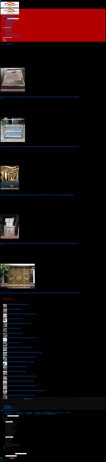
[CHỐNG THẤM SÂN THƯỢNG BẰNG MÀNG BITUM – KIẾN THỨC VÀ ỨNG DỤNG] (5, 354)
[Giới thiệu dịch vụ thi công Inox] (5, 330)
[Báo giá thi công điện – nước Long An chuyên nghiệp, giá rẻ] (5, 349)
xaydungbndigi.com (50, 413)
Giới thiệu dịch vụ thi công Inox (14, 328)
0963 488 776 (7, 405)
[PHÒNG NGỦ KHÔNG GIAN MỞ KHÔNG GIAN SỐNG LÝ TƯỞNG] (5, 397)
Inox (6, 32)
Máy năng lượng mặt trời (40, 413)
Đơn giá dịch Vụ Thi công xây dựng (15, 318)
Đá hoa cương (8, 30)
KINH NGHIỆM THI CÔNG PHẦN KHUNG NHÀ (17, 366)
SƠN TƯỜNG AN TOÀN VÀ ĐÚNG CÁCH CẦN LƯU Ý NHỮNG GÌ (21, 361)
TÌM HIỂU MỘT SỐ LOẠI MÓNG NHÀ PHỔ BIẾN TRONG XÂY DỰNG (22, 376)
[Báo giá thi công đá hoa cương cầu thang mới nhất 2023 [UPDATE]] (5, 339)
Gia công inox (8, 18)
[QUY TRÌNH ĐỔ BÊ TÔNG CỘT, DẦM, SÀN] (5, 373)
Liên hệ (4, 40)
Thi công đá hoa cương (10, 16)
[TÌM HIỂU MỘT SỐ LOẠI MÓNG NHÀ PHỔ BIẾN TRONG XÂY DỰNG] (5, 378)
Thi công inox (38, 412)
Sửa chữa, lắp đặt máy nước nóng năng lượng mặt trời (19, 323)
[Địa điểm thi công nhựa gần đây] (5, 311)
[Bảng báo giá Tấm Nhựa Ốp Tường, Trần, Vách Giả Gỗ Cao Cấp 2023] (5, 316)
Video (4, 39)
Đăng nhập (12, 458)
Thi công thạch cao (9, 22)
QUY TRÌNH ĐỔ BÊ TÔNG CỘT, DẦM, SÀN (17, 371)
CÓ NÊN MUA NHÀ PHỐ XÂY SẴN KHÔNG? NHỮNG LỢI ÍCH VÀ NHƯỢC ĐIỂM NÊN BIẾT (26, 390)
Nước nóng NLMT (9, 26)
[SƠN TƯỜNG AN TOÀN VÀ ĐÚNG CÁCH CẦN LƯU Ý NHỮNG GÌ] (5, 364)
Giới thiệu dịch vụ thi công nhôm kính (15, 333)
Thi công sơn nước (9, 23)
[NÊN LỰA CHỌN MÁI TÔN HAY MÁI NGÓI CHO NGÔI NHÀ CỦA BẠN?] (5, 359)
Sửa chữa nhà (8, 31)
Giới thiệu (5, 11)
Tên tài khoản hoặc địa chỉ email (7, 453)
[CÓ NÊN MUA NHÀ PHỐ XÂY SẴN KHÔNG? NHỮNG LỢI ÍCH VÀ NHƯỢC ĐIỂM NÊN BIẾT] (5, 392)
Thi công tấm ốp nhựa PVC (11, 21)
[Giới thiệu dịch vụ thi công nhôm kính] (5, 335)
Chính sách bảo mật (9, 410)
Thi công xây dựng (9, 14)
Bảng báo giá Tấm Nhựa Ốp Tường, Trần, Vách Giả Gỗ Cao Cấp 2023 (22, 313)
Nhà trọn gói (8, 29)
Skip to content (3, 1)
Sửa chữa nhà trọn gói (10, 15)
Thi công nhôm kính (9, 19)
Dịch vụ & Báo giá (7, 13)
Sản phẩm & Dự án (7, 27)
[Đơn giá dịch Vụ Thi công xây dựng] (5, 320)
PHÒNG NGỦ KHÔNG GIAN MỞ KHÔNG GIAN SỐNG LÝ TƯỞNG (21, 395)
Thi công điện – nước (10, 25)
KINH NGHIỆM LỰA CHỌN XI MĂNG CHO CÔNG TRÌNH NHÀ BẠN (22, 385)
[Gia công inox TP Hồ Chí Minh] (5, 344)
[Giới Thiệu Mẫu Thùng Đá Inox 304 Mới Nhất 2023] (5, 306)
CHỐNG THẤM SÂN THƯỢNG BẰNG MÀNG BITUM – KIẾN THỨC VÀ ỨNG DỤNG (25, 352)
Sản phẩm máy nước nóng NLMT (12, 34)
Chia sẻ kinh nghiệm (7, 37)
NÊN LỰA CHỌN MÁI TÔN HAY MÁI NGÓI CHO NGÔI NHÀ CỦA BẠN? (22, 357)
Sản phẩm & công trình (8, 299)
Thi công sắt (8, 20)
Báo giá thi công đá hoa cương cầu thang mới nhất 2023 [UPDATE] (22, 337)
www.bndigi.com (8, 406)
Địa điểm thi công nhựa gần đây (14, 309)
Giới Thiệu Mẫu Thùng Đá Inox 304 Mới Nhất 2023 (18, 304)
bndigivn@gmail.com (7, 408)
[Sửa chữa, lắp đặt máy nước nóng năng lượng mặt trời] (5, 325)
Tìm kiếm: (5, 18)
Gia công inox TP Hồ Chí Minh (14, 342)
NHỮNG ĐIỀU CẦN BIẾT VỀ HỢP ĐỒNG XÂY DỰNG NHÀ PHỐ (21, 380)
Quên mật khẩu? (3, 460)
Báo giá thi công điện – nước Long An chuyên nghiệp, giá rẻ (20, 347)
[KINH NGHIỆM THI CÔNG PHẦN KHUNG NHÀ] (5, 368)
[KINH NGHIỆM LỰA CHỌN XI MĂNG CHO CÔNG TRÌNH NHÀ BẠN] (5, 387)
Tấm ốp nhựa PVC (9, 33)
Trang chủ (5, 9)
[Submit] (3, 417)
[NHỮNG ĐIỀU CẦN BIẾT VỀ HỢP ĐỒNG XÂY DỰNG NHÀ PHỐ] (5, 383)
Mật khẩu (2, 455)
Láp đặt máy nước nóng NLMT (12, 36)
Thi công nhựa (29, 413)
